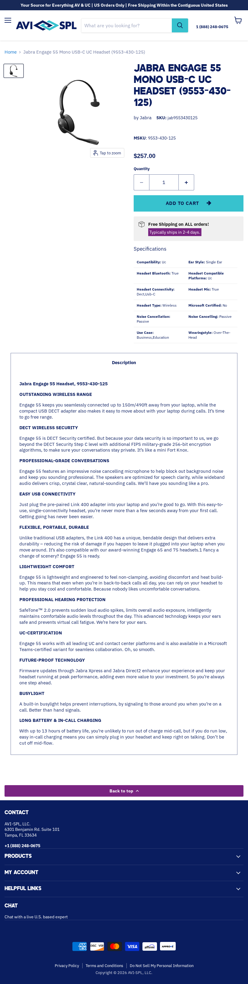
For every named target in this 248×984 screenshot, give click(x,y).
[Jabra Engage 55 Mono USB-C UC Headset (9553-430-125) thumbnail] (13, 70)
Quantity (142, 168)
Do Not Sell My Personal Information (162, 965)
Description (124, 362)
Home (11, 52)
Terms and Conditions (104, 965)
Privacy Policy (67, 965)
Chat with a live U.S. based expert (36, 917)
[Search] (180, 25)
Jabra (146, 117)
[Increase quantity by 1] (186, 182)
